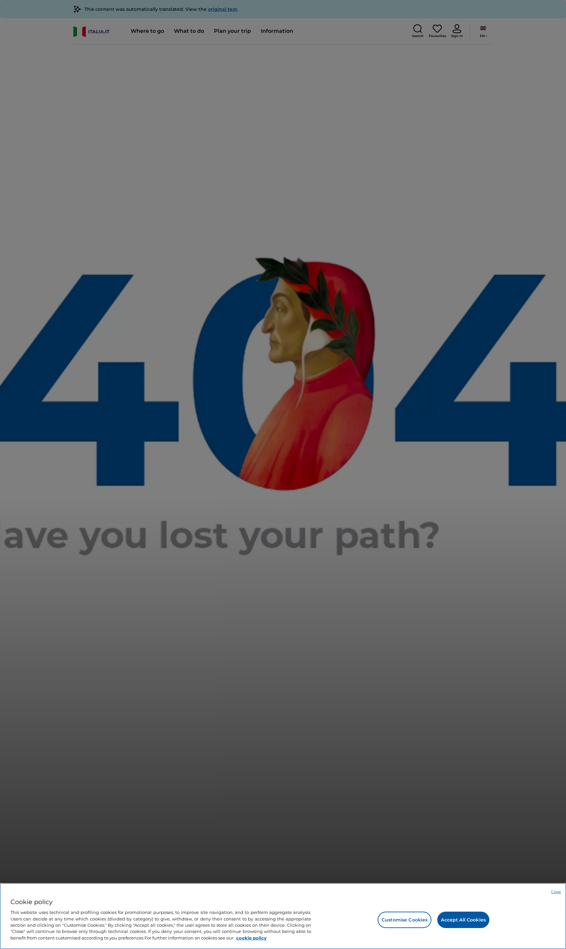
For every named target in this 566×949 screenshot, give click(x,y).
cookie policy (251, 937)
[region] (283, 916)
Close (556, 891)
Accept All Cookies (463, 920)
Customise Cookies (404, 920)
